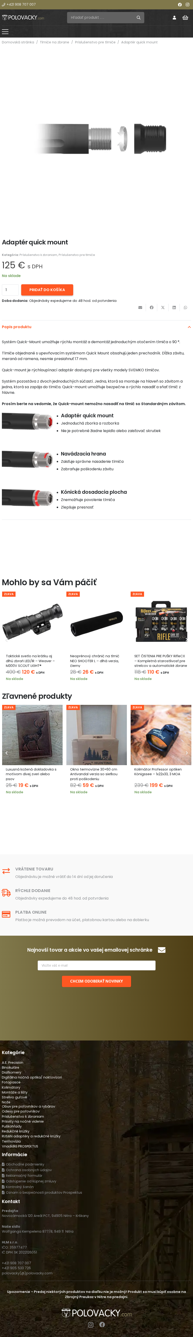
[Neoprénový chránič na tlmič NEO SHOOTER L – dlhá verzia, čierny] (96, 622)
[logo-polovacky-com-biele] (23, 17)
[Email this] (140, 307)
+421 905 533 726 (16, 1268)
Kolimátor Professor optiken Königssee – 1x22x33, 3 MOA (158, 771)
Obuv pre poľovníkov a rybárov (28, 1106)
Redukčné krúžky (15, 1131)
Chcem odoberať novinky (96, 981)
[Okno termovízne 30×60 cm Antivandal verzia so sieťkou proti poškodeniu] (96, 735)
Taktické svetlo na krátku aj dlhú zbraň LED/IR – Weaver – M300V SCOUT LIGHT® (30, 661)
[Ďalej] (186, 639)
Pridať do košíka (47, 289)
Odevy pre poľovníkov (21, 1111)
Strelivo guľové (14, 1097)
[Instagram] (187, 4)
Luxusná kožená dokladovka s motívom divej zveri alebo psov (31, 774)
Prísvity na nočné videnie (23, 1121)
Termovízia (11, 1141)
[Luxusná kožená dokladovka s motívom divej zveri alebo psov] (32, 735)
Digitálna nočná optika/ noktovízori (32, 1077)
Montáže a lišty (15, 1092)
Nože (6, 1102)
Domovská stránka (18, 42)
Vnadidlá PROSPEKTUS (20, 1146)
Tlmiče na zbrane (54, 42)
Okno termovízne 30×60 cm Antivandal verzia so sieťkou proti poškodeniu (93, 774)
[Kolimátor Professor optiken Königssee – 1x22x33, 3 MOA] (161, 735)
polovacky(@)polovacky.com (27, 1273)
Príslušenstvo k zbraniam (38, 255)
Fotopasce (11, 1082)
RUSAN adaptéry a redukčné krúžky (31, 1136)
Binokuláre (10, 1067)
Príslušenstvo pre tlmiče (95, 42)
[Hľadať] (138, 17)
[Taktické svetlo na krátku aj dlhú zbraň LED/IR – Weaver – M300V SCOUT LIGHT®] (32, 622)
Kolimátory (11, 1087)
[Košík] (185, 17)
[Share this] (151, 307)
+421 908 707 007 (16, 1263)
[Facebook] (180, 4)
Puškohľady (12, 1126)
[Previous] (6, 639)
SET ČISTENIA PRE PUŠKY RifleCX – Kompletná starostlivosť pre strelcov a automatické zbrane (160, 661)
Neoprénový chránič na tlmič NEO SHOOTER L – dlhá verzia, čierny (94, 661)
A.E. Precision (12, 1062)
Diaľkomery (11, 1072)
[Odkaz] (174, 17)
